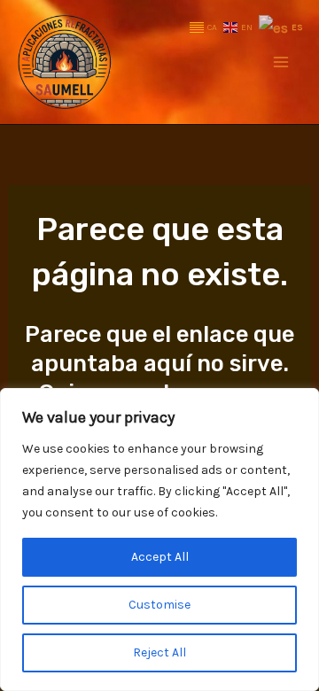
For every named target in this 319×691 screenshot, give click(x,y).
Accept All (160, 556)
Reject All (159, 652)
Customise (159, 604)
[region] (159, 539)
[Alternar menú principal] (281, 62)
